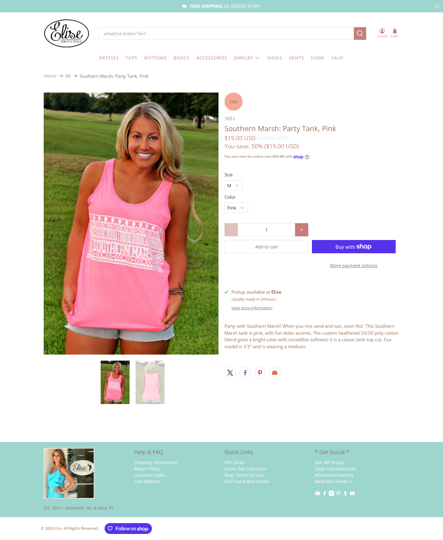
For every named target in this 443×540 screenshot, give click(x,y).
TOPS (131, 58)
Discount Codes (149, 475)
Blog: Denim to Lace (244, 475)
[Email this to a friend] (275, 373)
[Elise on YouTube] (352, 494)
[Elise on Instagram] (331, 494)
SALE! (337, 58)
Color (230, 197)
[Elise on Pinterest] (338, 494)
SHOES (274, 58)
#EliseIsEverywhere (334, 475)
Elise (58, 528)
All (68, 76)
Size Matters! (147, 481)
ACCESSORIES (211, 58)
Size (229, 175)
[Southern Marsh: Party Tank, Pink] (131, 224)
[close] (437, 6)
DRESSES (109, 58)
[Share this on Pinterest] (260, 373)
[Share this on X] (230, 373)
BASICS (182, 58)
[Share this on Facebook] (245, 373)
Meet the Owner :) (333, 481)
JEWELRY (243, 58)
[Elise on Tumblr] (345, 494)
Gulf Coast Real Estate (247, 481)
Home (50, 76)
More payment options (353, 265)
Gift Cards (235, 462)
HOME (318, 58)
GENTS (296, 58)
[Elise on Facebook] (324, 494)
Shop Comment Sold (335, 469)
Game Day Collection (245, 469)
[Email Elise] (317, 494)
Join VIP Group (329, 462)
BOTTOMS (155, 58)
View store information (251, 308)
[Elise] (66, 33)
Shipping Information (155, 462)
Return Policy (147, 469)
